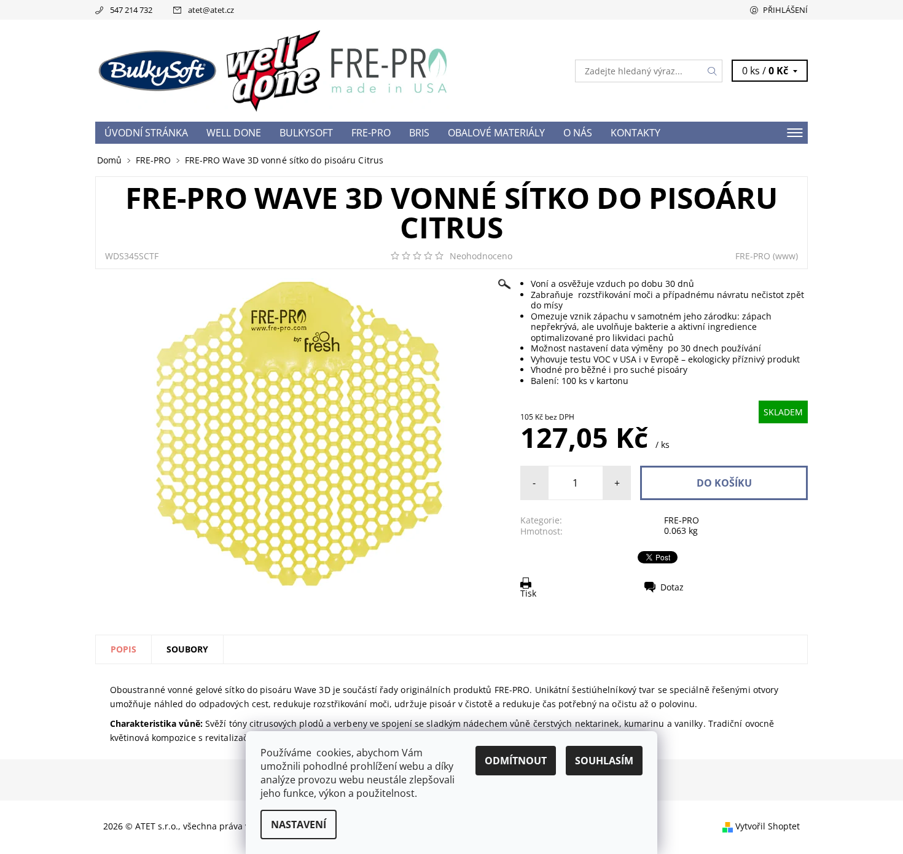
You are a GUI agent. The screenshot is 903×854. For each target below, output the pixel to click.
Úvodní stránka (146, 132)
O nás (577, 132)
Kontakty (635, 132)
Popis (123, 649)
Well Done (233, 132)
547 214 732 (131, 9)
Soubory (187, 649)
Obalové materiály (496, 132)
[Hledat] (712, 71)
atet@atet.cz (211, 9)
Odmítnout (516, 760)
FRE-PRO (371, 132)
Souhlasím (604, 760)
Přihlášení (785, 9)
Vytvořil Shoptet (767, 826)
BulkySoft (306, 132)
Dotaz (672, 587)
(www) (785, 256)
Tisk (528, 593)
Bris (419, 132)
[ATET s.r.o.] (273, 70)
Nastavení (298, 824)
